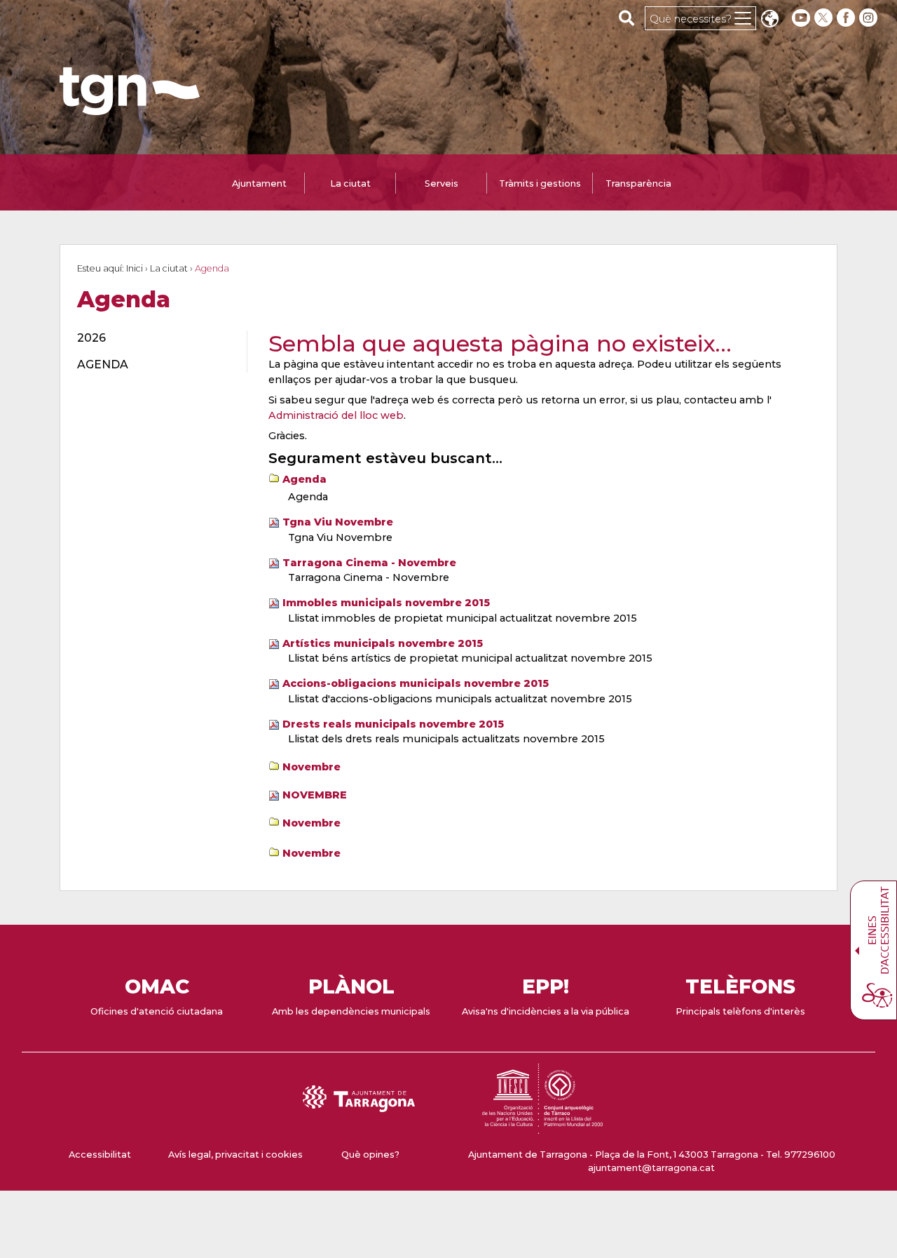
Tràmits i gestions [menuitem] (540, 183)
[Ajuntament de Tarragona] (130, 108)
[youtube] (801, 18)
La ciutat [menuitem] (350, 183)
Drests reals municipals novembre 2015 (393, 724)
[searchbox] (627, 17)
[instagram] (869, 18)
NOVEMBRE (314, 795)
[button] (769, 20)
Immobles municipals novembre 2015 (386, 602)
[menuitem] (153, 338)
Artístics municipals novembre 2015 (382, 643)
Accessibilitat (100, 1154)
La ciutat (169, 268)
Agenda (304, 479)
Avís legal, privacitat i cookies (235, 1154)
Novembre (311, 767)
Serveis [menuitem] (441, 183)
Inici (134, 268)
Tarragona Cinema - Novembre (369, 562)
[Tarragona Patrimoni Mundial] (542, 1127)
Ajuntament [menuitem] (259, 183)
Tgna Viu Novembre (337, 522)
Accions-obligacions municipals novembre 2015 (415, 683)
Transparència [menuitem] (638, 183)
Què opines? (370, 1154)
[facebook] (847, 18)
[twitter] (825, 18)
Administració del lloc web (336, 415)
